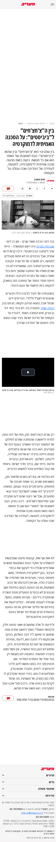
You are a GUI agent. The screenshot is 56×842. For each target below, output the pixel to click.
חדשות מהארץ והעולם (36, 123)
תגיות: (51, 696)
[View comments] (8, 188)
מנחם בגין (34, 699)
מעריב (51, 123)
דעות (20, 123)
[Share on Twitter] (37, 188)
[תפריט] (53, 5)
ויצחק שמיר (47, 308)
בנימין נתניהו (48, 699)
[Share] (51, 188)
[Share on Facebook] (44, 188)
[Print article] (22, 188)
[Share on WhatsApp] (29, 188)
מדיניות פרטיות (34, 837)
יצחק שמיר (21, 699)
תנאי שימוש (48, 837)
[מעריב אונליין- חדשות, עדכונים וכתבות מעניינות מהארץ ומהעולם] (28, 4)
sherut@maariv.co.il (32, 813)
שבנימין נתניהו (45, 246)
